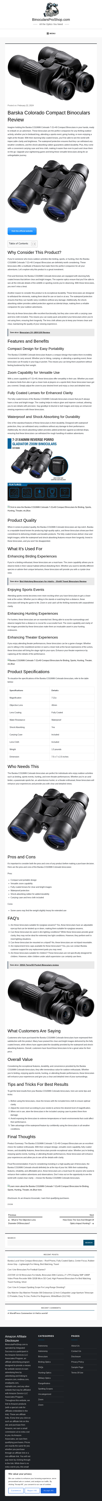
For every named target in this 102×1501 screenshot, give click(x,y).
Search (12, 1238)
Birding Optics (44, 1362)
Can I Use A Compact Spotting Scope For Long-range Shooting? (36, 1287)
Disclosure (76, 1356)
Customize (16, 1490)
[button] (51, 33)
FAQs (40, 1367)
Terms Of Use (77, 1373)
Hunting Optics (44, 1373)
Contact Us (76, 1351)
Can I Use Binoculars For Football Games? (27, 1270)
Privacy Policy (77, 1362)
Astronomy (43, 1346)
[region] (32, 1483)
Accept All (49, 1490)
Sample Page (77, 1367)
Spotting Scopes (45, 1389)
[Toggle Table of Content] (32, 244)
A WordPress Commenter (20, 1313)
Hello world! (41, 1313)
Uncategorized (44, 1394)
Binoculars (43, 1356)
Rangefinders (44, 1383)
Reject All (32, 1490)
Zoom (10, 1204)
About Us (75, 1346)
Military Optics (44, 1378)
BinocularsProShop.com (51, 19)
